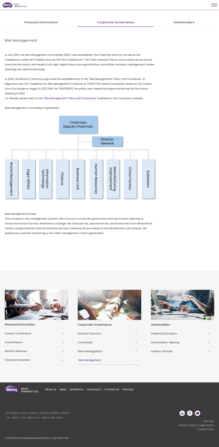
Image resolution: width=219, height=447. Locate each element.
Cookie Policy (206, 429)
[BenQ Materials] (21, 389)
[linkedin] (182, 413)
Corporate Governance (115, 22)
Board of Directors (89, 333)
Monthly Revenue (16, 351)
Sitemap (127, 389)
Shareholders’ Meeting (165, 342)
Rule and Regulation (90, 351)
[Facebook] (190, 413)
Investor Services (162, 351)
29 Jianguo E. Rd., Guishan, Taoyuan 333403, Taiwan (37, 413)
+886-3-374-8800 (22, 417)
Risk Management (90, 360)
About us (50, 389)
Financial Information (41, 22)
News (62, 389)
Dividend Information (164, 333)
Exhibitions (76, 389)
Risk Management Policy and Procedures (70, 98)
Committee (85, 342)
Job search (94, 389)
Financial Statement (17, 360)
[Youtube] (197, 413)
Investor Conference (18, 333)
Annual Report (14, 342)
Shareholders (184, 22)
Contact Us (112, 389)
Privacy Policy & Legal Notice (196, 425)
